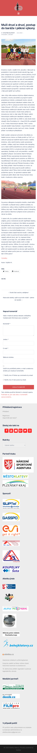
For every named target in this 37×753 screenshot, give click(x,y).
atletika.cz (9, 654)
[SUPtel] (11, 504)
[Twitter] (25, 431)
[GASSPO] (11, 517)
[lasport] (11, 556)
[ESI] (11, 530)
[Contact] (16, 431)
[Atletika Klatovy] (18, 6)
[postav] (11, 543)
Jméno (6, 339)
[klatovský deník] (11, 696)
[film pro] (11, 705)
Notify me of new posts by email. (15, 380)
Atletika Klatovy (9, 32)
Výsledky (4, 34)
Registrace (6, 415)
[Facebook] (7, 431)
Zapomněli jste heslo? (10, 418)
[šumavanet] (13, 687)
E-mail (5, 348)
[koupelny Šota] (11, 569)
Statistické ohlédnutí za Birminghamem (15, 660)
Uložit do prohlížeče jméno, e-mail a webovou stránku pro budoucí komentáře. (18, 370)
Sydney (18, 750)
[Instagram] (30, 431)
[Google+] (20, 431)
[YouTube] (11, 431)
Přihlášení (6, 411)
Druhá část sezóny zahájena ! (19, 292)
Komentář (6, 324)
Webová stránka (8, 357)
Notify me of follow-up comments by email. (19, 375)
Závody (10, 34)
